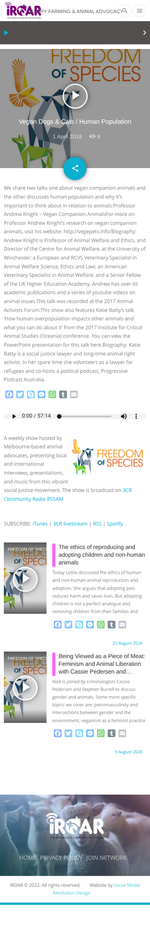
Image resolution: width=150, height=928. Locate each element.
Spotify (115, 523)
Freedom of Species (17, 549)
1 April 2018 (67, 136)
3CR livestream (70, 523)
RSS (97, 523)
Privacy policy (61, 858)
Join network (107, 858)
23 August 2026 (127, 643)
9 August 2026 (128, 752)
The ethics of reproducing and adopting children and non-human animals (101, 555)
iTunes (40, 523)
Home (27, 858)
